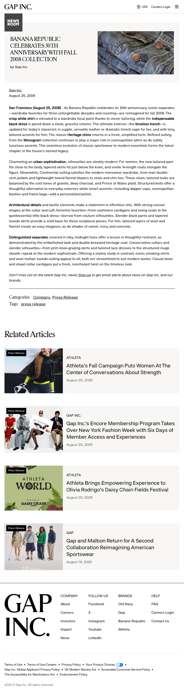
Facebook (96, 604)
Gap (70, 533)
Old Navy (125, 604)
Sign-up (84, 275)
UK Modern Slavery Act (80, 669)
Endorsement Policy (73, 674)
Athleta (73, 358)
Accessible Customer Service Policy (125, 669)
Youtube (95, 629)
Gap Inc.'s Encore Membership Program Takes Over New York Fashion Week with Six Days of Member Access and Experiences (120, 430)
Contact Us (160, 621)
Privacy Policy (71, 664)
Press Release (65, 297)
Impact (66, 629)
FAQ (154, 604)
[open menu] (177, 6)
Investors (68, 621)
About (65, 604)
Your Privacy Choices (100, 664)
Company (41, 297)
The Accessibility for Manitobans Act (29, 674)
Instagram (96, 621)
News (65, 638)
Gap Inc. (15, 90)
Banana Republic (131, 621)
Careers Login (161, 7)
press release (33, 304)
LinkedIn (95, 638)
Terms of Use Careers (42, 664)
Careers (67, 612)
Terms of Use (13, 664)
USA (142, 7)
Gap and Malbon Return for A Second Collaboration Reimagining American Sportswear (110, 547)
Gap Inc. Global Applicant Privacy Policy (32, 669)
